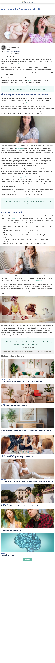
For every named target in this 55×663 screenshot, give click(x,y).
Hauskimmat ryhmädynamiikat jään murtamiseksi (18, 457)
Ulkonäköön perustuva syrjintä (12, 530)
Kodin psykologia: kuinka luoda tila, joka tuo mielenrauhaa (21, 381)
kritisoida (28, 103)
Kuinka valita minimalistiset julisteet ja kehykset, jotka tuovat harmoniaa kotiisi (26, 431)
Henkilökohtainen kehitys (8, 455)
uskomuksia (14, 218)
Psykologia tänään (6, 379)
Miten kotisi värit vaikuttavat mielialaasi (15, 406)
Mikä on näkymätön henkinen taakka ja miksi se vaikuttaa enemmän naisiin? (27, 481)
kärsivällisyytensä (39, 280)
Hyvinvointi (4, 404)
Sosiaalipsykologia (6, 528)
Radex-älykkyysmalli (8, 555)
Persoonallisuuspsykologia (8, 479)
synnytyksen (20, 148)
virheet (29, 80)
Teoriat (3, 553)
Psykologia (3, 5)
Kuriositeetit (4, 504)
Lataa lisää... (27, 559)
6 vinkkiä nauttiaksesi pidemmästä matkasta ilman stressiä (21, 506)
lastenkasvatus (21, 64)
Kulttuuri (3, 428)
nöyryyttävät (22, 177)
